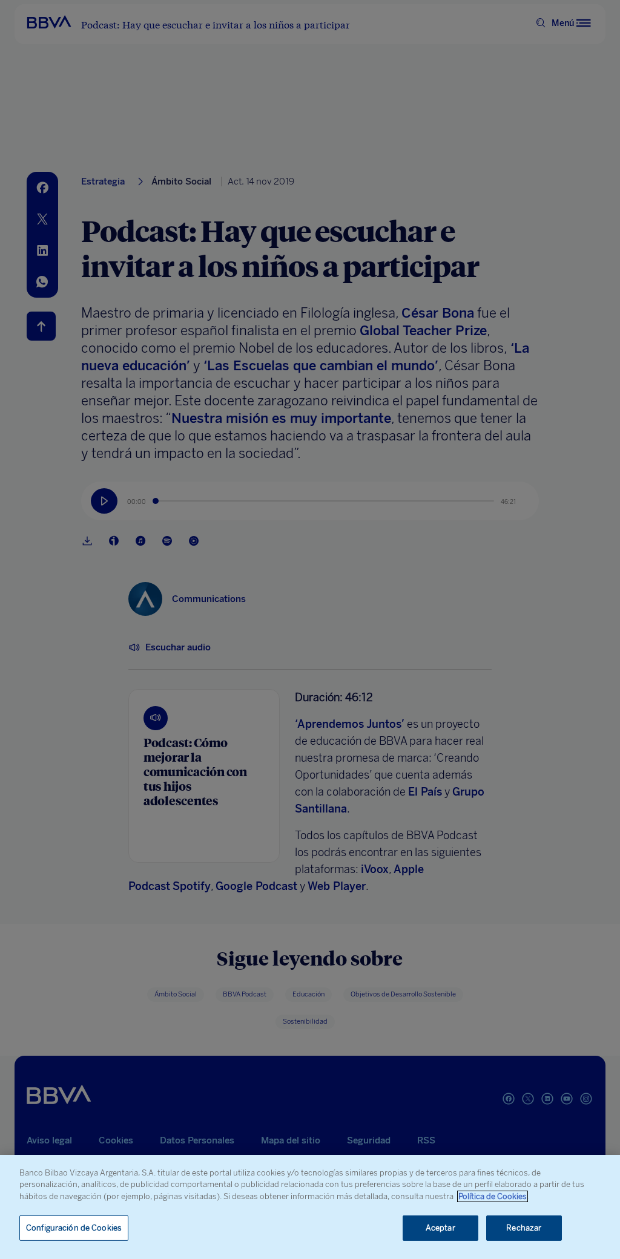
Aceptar (440, 1227)
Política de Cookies (492, 1196)
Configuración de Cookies (74, 1227)
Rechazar (523, 1227)
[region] (310, 1207)
